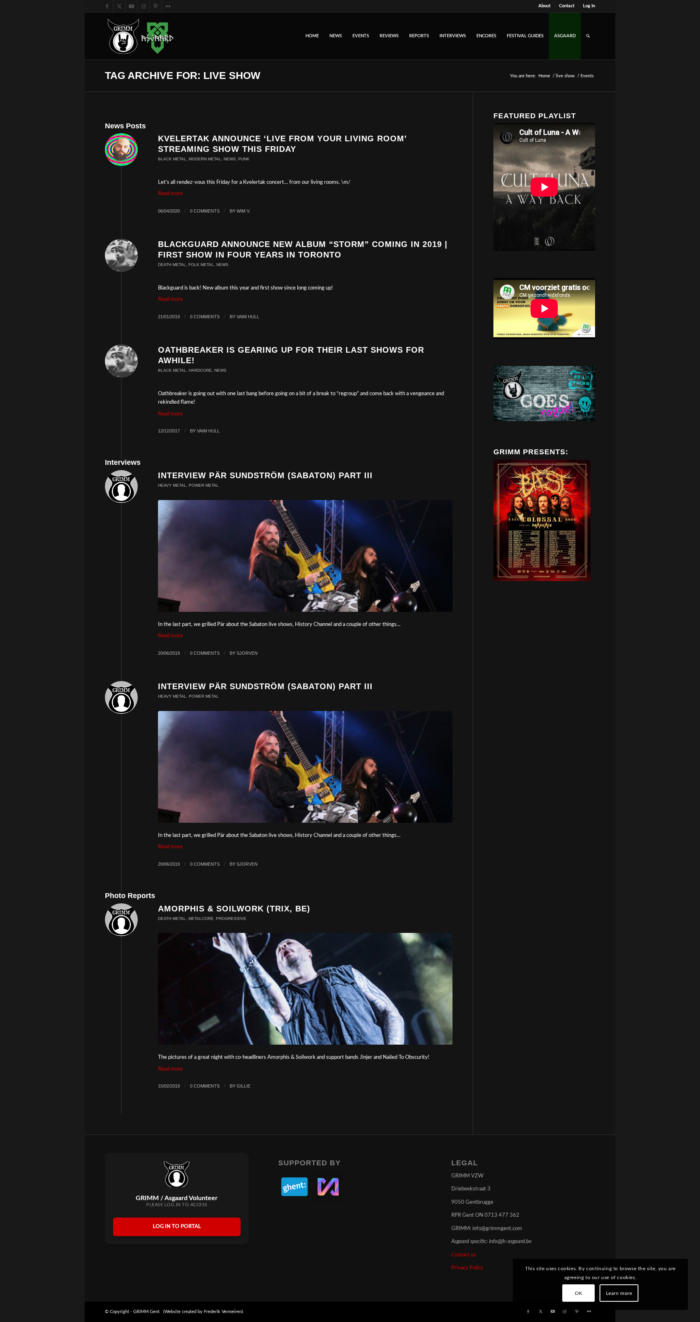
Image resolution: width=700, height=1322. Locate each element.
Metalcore (200, 918)
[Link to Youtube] (131, 6)
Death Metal (172, 264)
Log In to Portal (177, 1226)
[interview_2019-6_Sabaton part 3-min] (305, 556)
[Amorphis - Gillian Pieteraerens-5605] (305, 989)
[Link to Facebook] (107, 6)
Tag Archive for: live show (182, 75)
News (230, 159)
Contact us (463, 1255)
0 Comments (205, 211)
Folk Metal (201, 264)
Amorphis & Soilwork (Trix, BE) (234, 908)
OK (579, 1293)
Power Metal (204, 485)
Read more (170, 193)
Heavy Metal (172, 485)
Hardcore (200, 370)
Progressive (231, 918)
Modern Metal (205, 159)
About (544, 6)
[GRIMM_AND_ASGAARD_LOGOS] (140, 36)
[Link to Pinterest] (156, 6)
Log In (589, 6)
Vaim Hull (248, 316)
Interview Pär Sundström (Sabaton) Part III (265, 475)
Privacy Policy (467, 1268)
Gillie (243, 1086)
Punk (244, 159)
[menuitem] (544, 6)
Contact (566, 6)
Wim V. (243, 211)
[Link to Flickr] (168, 6)
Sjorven (247, 653)
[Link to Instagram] (143, 6)
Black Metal (172, 159)
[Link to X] (119, 6)
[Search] (588, 36)
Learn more (619, 1293)
